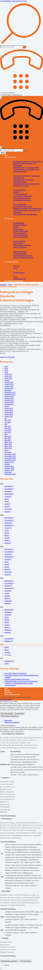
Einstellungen (19, 713)
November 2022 (10, 458)
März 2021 (8, 444)
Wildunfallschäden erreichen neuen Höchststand (21, 681)
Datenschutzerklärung (12, 694)
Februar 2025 (9, 404)
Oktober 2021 (9, 466)
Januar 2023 (8, 414)
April (6, 372)
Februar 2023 (9, 402)
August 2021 (8, 382)
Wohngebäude (18, 229)
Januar (6, 406)
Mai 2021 (7, 438)
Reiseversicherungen (20, 237)
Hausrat (16, 227)
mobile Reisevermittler (21, 186)
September (8, 472)
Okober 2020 (9, 462)
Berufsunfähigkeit (19, 241)
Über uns (16, 266)
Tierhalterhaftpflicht (20, 225)
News (15, 277)
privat (15, 268)
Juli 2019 (7, 420)
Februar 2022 (9, 400)
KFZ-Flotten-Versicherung (22, 206)
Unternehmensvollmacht (21, 198)
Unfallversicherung (20, 251)
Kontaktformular (19, 272)
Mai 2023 (7, 440)
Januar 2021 (8, 410)
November (8, 452)
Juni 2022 (7, 428)
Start (6, 155)
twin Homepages (6, 699)
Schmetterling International (13, 281)
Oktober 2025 (9, 470)
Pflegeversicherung (20, 253)
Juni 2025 (7, 432)
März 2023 (8, 448)
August (6, 380)
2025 (6, 370)
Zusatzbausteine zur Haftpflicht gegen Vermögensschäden (26, 170)
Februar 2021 (9, 398)
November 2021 (10, 456)
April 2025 (8, 378)
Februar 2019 (9, 396)
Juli (5, 418)
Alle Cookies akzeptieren (9, 716)
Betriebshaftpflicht (19, 190)
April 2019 (8, 374)
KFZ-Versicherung (19, 204)
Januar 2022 (8, 412)
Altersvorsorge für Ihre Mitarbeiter (25, 214)
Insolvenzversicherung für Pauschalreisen (27, 161)
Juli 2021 (7, 422)
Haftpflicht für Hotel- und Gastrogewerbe (27, 208)
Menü (3, 153)
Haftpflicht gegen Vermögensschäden (26, 167)
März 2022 (8, 446)
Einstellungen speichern (9, 961)
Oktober (7, 464)
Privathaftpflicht (18, 223)
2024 (6, 368)
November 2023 (10, 460)
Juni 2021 (7, 426)
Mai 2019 (7, 436)
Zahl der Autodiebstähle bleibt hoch (16, 679)
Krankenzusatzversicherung (23, 255)
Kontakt (7, 690)
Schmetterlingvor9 (19, 279)
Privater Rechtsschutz (20, 231)
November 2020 (10, 454)
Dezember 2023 (10, 394)
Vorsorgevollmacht (19, 247)
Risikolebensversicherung (22, 200)
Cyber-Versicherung (20, 194)
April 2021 (8, 376)
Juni (5, 424)
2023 (6, 366)
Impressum (8, 692)
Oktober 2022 (9, 468)
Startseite (3, 284)
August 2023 (8, 386)
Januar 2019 (8, 408)
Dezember (8, 390)
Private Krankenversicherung (23, 257)
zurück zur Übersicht (7, 357)
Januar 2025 (8, 416)
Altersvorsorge (18, 243)
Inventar (16, 192)
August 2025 (8, 388)
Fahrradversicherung (20, 235)
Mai (5, 434)
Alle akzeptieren (25, 961)
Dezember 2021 (10, 392)
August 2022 (8, 384)
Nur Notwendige (7, 713)
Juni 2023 (7, 430)
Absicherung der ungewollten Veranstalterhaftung (23, 181)
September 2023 (10, 474)
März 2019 (8, 442)
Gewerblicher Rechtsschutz (22, 196)
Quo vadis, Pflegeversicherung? (15, 673)
